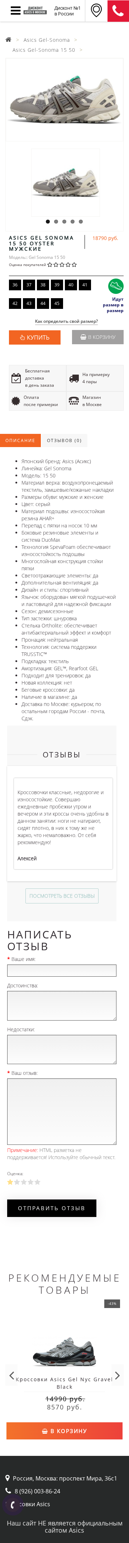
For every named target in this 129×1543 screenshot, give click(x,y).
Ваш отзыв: (24, 1072)
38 (43, 285)
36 (15, 285)
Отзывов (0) (64, 440)
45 (56, 303)
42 (15, 303)
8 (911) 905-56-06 (118, 11)
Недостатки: (21, 1029)
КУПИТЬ (38, 337)
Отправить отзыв (52, 1208)
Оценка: (15, 1174)
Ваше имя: (23, 959)
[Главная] (8, 39)
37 (29, 285)
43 (29, 303)
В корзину (101, 337)
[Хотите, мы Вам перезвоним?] (13, 1505)
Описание (20, 440)
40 (70, 285)
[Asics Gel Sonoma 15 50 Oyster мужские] (64, 99)
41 (84, 285)
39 (56, 285)
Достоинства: (22, 985)
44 (43, 303)
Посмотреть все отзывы (62, 895)
